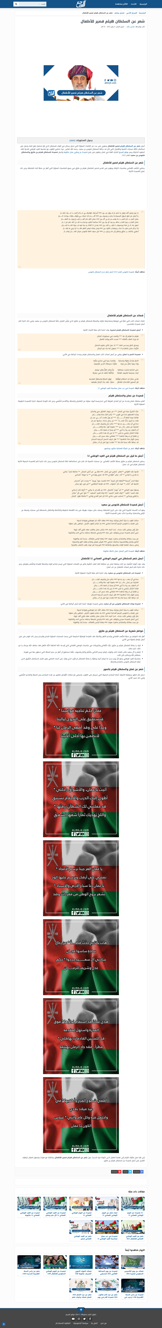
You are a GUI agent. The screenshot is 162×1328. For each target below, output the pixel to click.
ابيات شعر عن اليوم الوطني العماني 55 (109, 1214)
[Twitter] (84, 1319)
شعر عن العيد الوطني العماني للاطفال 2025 (134, 1237)
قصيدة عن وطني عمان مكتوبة (76, 152)
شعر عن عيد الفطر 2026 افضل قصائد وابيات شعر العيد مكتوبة (81, 1297)
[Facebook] (90, 1319)
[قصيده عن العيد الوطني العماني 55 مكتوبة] (29, 1203)
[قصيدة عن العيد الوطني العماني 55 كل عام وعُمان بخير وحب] (55, 1203)
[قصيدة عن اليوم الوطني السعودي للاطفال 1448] (55, 1262)
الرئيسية (143, 4)
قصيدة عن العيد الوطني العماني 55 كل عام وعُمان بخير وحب (55, 1215)
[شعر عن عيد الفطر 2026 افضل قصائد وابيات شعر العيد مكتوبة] (81, 1285)
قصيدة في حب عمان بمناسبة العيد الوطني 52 (116, 388)
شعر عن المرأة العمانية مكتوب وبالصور (119, 448)
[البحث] (16, 4)
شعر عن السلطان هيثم (130, 146)
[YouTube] (73, 1319)
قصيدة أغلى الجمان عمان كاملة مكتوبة (118, 551)
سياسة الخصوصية (80, 1323)
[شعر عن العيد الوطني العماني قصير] (81, 1227)
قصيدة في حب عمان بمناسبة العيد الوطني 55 (107, 1237)
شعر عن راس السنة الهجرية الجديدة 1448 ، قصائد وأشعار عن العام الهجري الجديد (30, 1275)
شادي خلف (130, 26)
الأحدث (134, 4)
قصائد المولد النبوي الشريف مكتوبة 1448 (83, 1272)
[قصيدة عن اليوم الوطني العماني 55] (81, 1203)
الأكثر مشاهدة (121, 4)
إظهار (72, 140)
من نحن (103, 1323)
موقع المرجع (124, 152)
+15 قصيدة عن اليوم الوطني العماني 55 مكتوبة (135, 1215)
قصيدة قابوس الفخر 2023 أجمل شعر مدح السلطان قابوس (111, 272)
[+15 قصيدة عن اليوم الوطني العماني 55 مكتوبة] (133, 1203)
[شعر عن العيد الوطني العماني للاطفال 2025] (133, 1227)
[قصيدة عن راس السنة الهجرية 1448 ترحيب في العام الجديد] (133, 1285)
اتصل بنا (94, 1323)
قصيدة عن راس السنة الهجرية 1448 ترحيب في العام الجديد (133, 1297)
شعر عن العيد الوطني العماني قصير (82, 1237)
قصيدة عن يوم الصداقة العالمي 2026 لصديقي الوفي (107, 1274)
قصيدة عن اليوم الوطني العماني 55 (81, 1214)
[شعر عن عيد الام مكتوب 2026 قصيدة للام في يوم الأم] (107, 1285)
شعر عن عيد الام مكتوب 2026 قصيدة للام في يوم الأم (107, 1297)
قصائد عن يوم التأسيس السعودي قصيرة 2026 (133, 1272)
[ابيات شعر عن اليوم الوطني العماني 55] (107, 1203)
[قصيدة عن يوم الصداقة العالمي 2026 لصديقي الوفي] (107, 1262)
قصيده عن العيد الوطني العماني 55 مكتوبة (30, 1214)
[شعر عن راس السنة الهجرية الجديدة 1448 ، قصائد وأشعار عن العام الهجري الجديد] (29, 1262)
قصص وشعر (119, 13)
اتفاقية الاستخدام (63, 1323)
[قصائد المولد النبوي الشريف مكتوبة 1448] (81, 1262)
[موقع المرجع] (81, 4)
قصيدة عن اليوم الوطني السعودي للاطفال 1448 (56, 1272)
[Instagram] (79, 1319)
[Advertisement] (81, 47)
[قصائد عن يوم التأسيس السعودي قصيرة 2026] (133, 1262)
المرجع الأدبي (131, 13)
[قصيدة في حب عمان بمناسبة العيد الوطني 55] (107, 1227)
